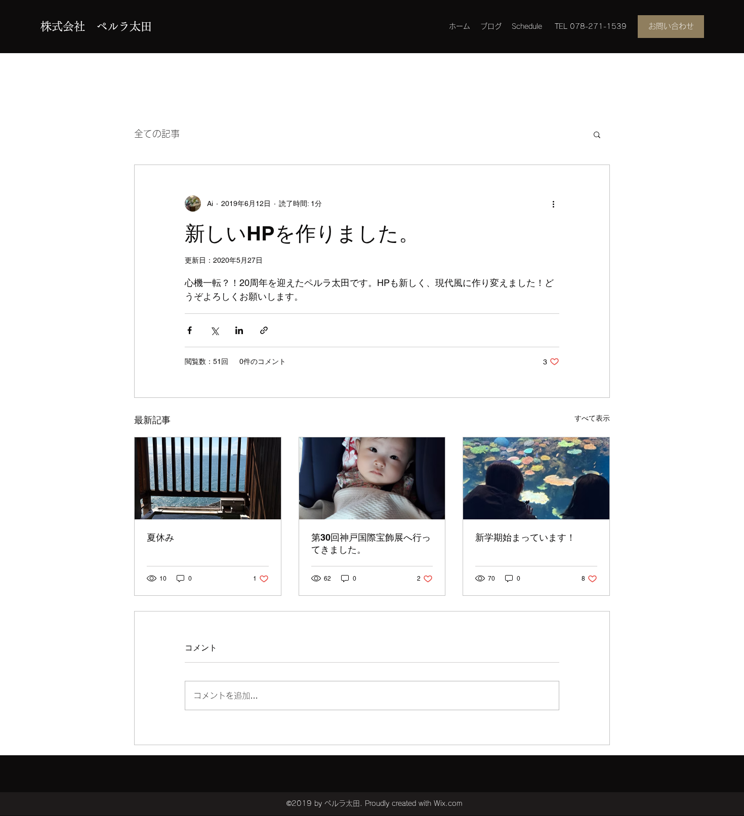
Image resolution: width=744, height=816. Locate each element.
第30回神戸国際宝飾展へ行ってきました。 (371, 543)
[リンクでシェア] (264, 330)
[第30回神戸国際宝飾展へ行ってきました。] (372, 478)
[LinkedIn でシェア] (239, 330)
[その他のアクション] (553, 203)
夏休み (160, 537)
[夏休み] (208, 478)
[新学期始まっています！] (536, 478)
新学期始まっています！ (525, 537)
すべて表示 (592, 418)
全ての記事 (157, 133)
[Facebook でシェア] (189, 330)
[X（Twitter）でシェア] (214, 330)
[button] (597, 134)
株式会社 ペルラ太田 (96, 26)
